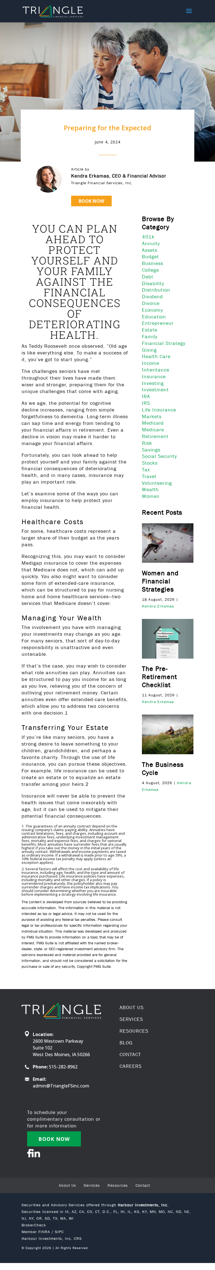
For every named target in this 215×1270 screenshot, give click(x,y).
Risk (147, 443)
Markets (152, 416)
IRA (146, 396)
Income (150, 363)
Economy (152, 310)
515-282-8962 (63, 1067)
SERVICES (131, 1019)
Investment (155, 389)
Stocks (150, 463)
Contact (142, 1185)
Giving (149, 350)
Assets (149, 250)
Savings (151, 450)
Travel (149, 476)
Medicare (153, 429)
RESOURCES (134, 1031)
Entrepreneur (158, 323)
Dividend (152, 296)
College (150, 270)
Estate (149, 330)
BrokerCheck (34, 1225)
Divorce (151, 303)
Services (92, 1185)
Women (151, 496)
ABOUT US (132, 1007)
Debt (147, 277)
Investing (153, 383)
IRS (146, 403)
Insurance (154, 376)
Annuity (151, 243)
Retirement (155, 436)
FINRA (44, 1231)
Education (154, 317)
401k (148, 237)
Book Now (91, 201)
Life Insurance (159, 410)
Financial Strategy (163, 343)
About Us (67, 1185)
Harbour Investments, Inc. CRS (52, 1238)
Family (149, 336)
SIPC (59, 1231)
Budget (150, 256)
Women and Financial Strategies (160, 581)
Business (152, 263)
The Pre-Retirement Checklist (159, 677)
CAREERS (131, 1066)
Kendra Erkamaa (158, 606)
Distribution (156, 290)
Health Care (156, 356)
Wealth (150, 489)
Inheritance (155, 370)
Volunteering (157, 483)
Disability (153, 283)
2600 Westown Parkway (58, 1041)
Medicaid (153, 423)
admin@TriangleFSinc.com (61, 1086)
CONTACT (130, 1054)
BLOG (126, 1043)
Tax (146, 469)
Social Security (159, 456)
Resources (118, 1185)
